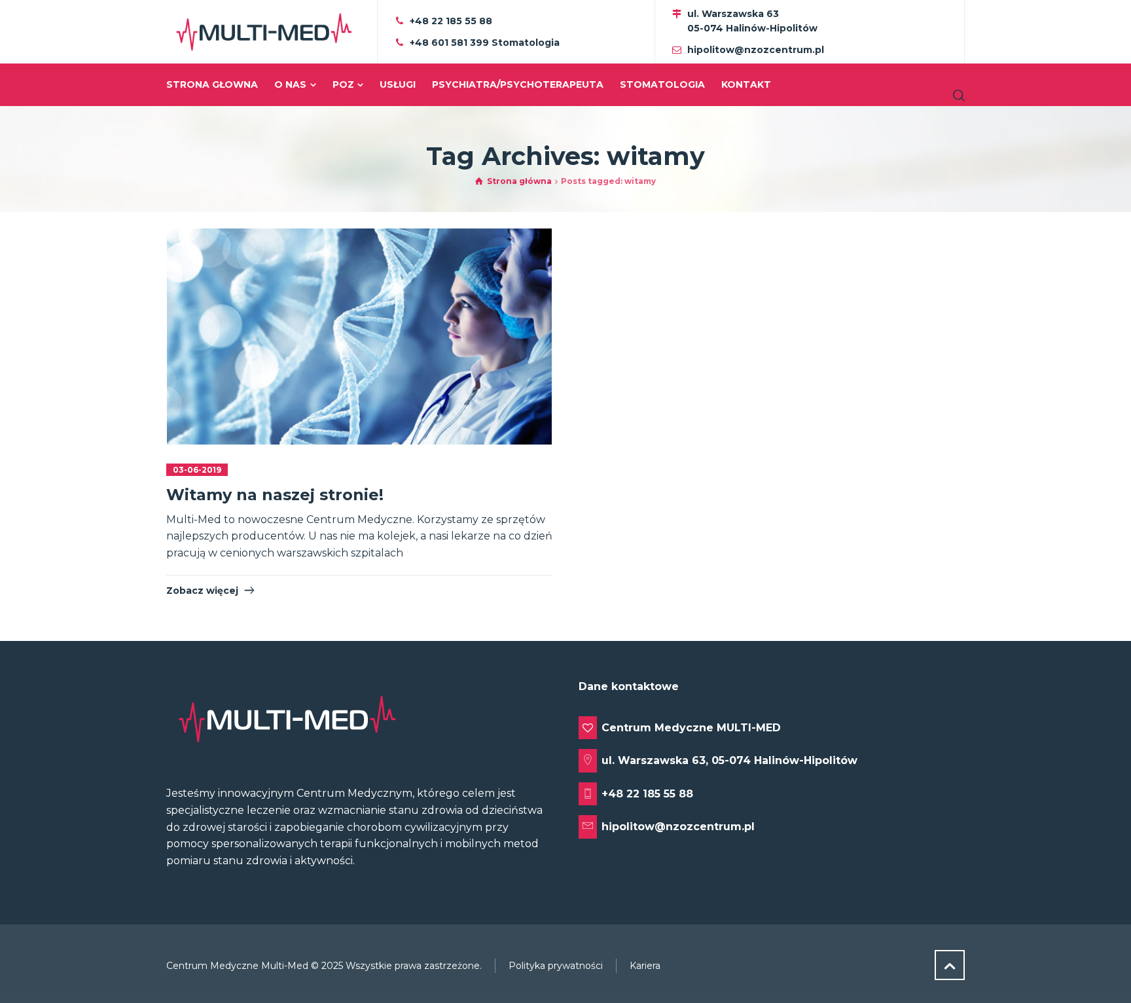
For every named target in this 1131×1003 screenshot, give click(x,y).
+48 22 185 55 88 (451, 21)
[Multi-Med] (263, 32)
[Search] (956, 95)
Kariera (645, 966)
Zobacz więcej (202, 590)
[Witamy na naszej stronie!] (359, 336)
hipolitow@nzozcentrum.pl (755, 50)
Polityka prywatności (556, 966)
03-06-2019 (197, 470)
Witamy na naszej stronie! (275, 494)
